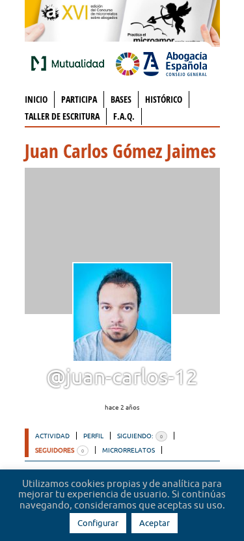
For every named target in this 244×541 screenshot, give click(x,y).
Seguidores (59, 450)
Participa (79, 99)
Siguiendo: (140, 436)
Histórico (163, 99)
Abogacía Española (161, 63)
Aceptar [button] (154, 522)
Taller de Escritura (62, 116)
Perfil (93, 436)
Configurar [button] (97, 522)
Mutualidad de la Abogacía (70, 63)
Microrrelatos (128, 450)
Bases (121, 99)
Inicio (36, 99)
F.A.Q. (124, 116)
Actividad (52, 436)
